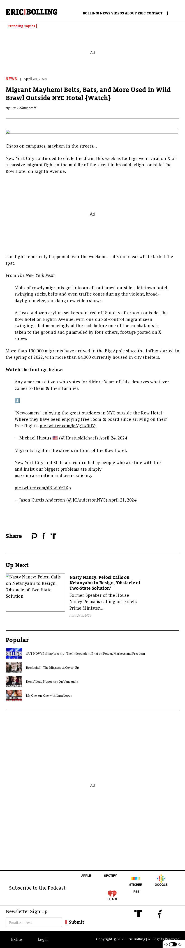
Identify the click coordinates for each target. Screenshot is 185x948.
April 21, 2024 (122, 500)
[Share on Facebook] (27, 536)
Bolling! (91, 13)
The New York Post (35, 275)
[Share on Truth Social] (53, 536)
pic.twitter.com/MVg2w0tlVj (68, 425)
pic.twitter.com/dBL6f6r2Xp (43, 487)
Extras (17, 939)
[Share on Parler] (34, 536)
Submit (76, 922)
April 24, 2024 (113, 438)
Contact (154, 13)
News (105, 13)
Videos (117, 13)
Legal (43, 939)
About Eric (135, 13)
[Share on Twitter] (29, 536)
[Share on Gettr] (43, 535)
